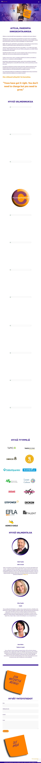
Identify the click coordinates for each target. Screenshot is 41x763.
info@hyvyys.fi (34, 762)
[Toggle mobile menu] (38, 1)
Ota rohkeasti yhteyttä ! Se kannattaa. (17, 77)
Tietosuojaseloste (35, 758)
